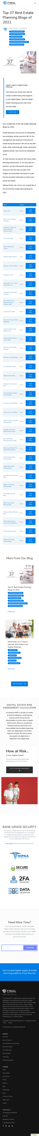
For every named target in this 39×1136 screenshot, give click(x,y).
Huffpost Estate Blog (9, 375)
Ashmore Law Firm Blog (10, 266)
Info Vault (5, 1036)
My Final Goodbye (7, 1046)
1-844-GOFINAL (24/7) (9, 1122)
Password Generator (8, 1060)
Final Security (7, 998)
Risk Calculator (7, 1053)
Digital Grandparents (14, 652)
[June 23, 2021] (19, 574)
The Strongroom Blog (9, 366)
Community (6, 1056)
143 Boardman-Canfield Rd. (10, 1112)
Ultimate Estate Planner (10, 256)
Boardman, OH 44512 (8, 1119)
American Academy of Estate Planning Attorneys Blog (9, 229)
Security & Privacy (8, 1096)
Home (4, 1069)
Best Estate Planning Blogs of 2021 (19, 42)
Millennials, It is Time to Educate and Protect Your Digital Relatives (18, 644)
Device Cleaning (7, 1040)
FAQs (4, 1093)
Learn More (13, 112)
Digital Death (12, 655)
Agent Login (6, 1099)
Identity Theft (12, 660)
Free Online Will (7, 1050)
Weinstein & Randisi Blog (10, 357)
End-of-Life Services (14, 663)
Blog (4, 1086)
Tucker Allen (6, 211)
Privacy (10, 1022)
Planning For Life (8, 275)
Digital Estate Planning (14, 658)
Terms (4, 1022)
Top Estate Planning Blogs (16, 31)
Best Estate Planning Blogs (17, 34)
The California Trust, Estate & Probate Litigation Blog (9, 302)
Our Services (6, 1076)
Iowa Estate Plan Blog (9, 531)
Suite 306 (5, 1116)
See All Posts (18, 684)
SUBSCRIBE (30, 947)
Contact (5, 1103)
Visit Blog (30, 211)
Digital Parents (12, 650)
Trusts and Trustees (9, 311)
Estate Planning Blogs (15, 36)
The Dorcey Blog (8, 238)
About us (5, 1083)
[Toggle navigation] (35, 3)
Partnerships (6, 1089)
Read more (11, 611)
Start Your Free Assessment (19, 768)
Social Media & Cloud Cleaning (11, 1043)
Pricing (4, 1079)
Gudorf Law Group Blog (10, 412)
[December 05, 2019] (19, 629)
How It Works (6, 1073)
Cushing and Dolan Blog (10, 403)
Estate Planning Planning (16, 44)
